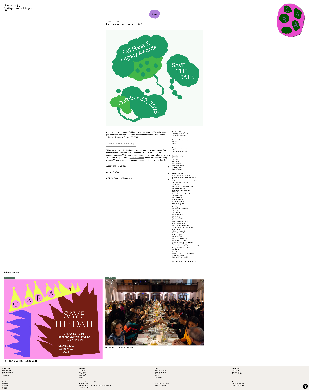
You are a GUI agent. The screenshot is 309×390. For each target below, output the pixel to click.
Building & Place (160, 372)
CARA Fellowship (137, 158)
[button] (138, 167)
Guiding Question (7, 372)
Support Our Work (238, 374)
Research (81, 377)
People (4, 374)
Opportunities (236, 372)
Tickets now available (179, 135)
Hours (157, 375)
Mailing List (235, 370)
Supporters (5, 375)
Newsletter (5, 385)
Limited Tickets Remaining (121, 144)
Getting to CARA (160, 370)
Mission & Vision (7, 370)
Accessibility (159, 377)
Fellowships (82, 372)
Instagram (5, 383)
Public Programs (84, 374)
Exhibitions (82, 370)
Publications (82, 375)
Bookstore (158, 374)
